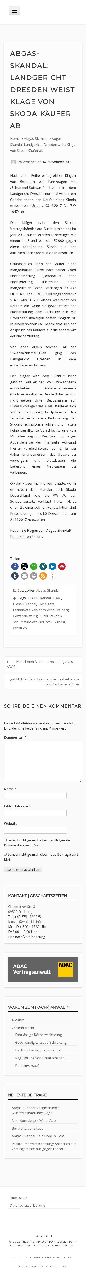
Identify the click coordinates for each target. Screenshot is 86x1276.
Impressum (19, 1197)
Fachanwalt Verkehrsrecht (33, 610)
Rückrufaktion (50, 616)
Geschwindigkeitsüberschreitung (41, 1042)
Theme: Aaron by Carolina (43, 1266)
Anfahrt (18, 1020)
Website (11, 823)
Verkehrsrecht (23, 1028)
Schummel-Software (28, 622)
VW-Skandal (55, 622)
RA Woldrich (27, 162)
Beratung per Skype (27, 1128)
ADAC (56, 598)
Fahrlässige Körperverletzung (38, 1034)
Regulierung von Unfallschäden (39, 1058)
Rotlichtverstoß (27, 1065)
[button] (15, 566)
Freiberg (62, 610)
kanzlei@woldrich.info (25, 921)
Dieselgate (46, 604)
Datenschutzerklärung (27, 1205)
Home (15, 138)
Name (10, 789)
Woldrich (20, 628)
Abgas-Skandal (35, 138)
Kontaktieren (20, 536)
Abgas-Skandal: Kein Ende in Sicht (38, 1136)
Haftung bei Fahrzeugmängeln (39, 1050)
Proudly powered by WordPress (42, 1257)
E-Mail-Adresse (17, 806)
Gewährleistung (25, 616)
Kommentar (15, 737)
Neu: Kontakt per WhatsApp (34, 1120)
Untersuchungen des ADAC (31, 406)
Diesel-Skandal (24, 604)
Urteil (36, 205)
